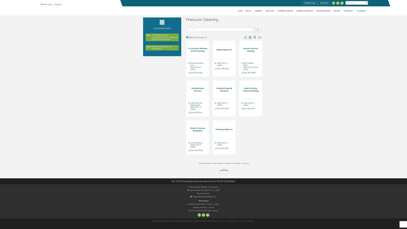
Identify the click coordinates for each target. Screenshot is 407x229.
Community (348, 11)
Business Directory (205, 163)
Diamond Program (323, 11)
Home (240, 11)
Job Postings (236, 163)
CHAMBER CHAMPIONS (285, 11)
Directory (270, 11)
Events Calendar (217, 163)
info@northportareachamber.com (204, 197)
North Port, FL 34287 (204, 190)
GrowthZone (223, 221)
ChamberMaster (242, 221)
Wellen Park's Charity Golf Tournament (162, 46)
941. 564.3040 (204, 193)
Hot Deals (228, 163)
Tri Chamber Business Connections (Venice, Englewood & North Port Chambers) (164, 35)
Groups (336, 11)
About (248, 11)
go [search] (258, 29)
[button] (187, 37)
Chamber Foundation (304, 11)
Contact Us (245, 163)
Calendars (361, 11)
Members (258, 11)
